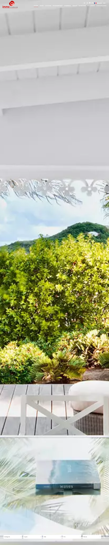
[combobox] (12, 537)
